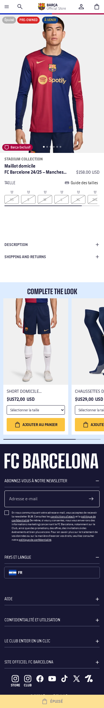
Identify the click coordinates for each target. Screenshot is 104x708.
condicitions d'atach (62, 516)
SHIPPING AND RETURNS (25, 256)
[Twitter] (76, 678)
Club (28, 685)
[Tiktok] (64, 678)
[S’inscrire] (91, 499)
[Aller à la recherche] (20, 6)
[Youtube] (52, 678)
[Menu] (6, 6)
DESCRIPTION (16, 244)
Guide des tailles (84, 182)
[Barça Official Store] (52, 6)
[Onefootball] (88, 678)
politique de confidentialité (35, 539)
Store (15, 685)
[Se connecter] (81, 6)
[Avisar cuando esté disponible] (12, 192)
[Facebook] (39, 678)
